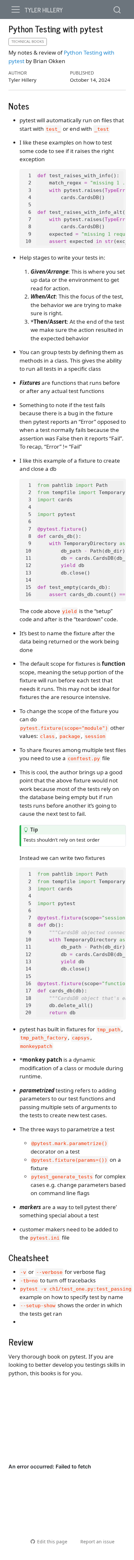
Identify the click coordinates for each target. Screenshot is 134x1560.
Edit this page (52, 1541)
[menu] (15, 9)
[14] (28, 580)
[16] (28, 594)
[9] (28, 234)
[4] (28, 197)
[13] (28, 573)
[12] (28, 565)
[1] (28, 176)
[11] (28, 558)
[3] (28, 190)
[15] (28, 587)
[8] (28, 227)
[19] (28, 1005)
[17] (28, 991)
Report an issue (97, 1541)
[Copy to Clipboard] (122, 480)
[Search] (117, 9)
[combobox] (117, 9)
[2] (28, 183)
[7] (28, 219)
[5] (28, 205)
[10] (28, 241)
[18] (28, 998)
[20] (28, 1013)
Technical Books (27, 41)
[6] (28, 212)
